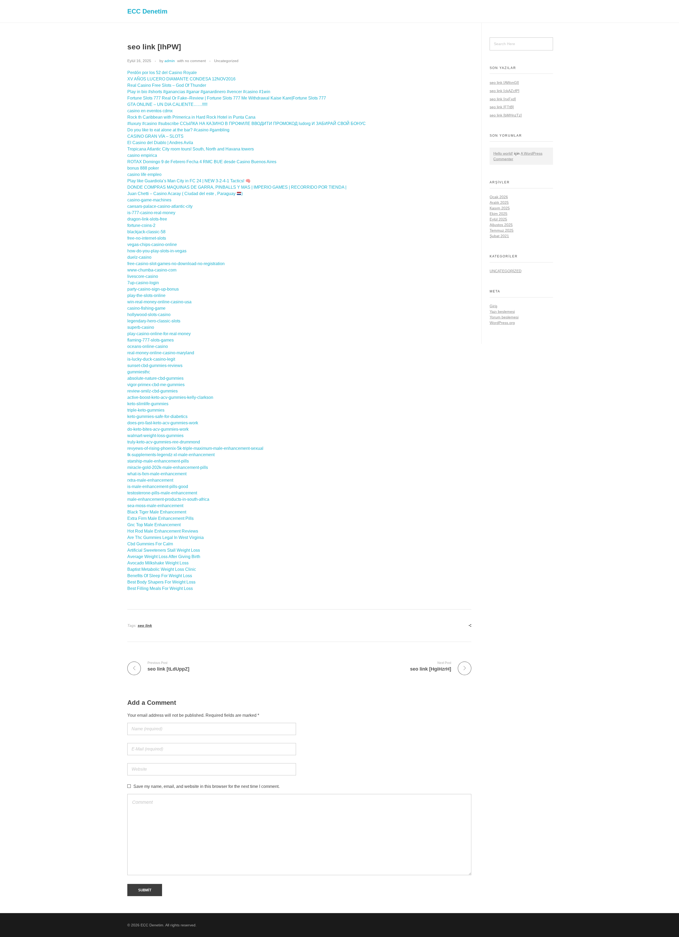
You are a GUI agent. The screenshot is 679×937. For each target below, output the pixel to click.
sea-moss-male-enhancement (155, 505)
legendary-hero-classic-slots (153, 321)
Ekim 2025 (498, 213)
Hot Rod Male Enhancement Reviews (162, 531)
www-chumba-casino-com (151, 270)
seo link (145, 625)
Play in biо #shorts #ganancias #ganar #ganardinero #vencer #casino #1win (198, 91)
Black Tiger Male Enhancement (156, 512)
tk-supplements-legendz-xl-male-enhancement (171, 454)
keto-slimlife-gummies (147, 403)
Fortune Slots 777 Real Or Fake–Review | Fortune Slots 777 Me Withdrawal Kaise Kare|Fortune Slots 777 (226, 98)
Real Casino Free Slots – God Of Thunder (166, 85)
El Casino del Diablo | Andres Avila (160, 142)
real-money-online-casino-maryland (160, 353)
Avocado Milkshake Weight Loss (158, 563)
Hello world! (503, 153)
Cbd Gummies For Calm (150, 544)
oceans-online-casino (147, 346)
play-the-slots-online (146, 295)
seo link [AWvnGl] (504, 82)
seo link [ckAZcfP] (504, 91)
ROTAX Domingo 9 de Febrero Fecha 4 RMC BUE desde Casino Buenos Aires (201, 161)
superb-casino (140, 327)
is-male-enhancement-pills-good (157, 486)
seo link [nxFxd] (503, 99)
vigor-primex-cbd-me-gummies (156, 384)
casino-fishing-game (146, 308)
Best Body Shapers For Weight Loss (161, 582)
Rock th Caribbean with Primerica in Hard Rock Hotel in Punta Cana (191, 117)
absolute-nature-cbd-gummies (155, 378)
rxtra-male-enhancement (150, 480)
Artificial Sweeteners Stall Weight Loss (163, 550)
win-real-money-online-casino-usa (159, 302)
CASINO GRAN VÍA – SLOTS (155, 136)
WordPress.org (502, 323)
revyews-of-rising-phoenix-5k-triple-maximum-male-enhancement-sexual (195, 448)
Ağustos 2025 (501, 225)
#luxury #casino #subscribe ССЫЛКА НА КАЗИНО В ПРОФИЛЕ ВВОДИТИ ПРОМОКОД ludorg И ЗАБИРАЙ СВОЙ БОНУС (246, 123)
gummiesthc (138, 372)
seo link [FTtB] (502, 107)
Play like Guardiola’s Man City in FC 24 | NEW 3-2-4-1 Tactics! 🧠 (189, 181)
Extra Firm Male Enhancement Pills (160, 518)
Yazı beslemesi (502, 311)
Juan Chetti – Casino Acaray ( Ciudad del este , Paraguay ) (185, 193)
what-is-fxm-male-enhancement (156, 474)
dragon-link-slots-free (147, 219)
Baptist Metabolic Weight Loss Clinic (161, 569)
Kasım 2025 (500, 208)
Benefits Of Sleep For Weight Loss (159, 575)
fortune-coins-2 (141, 225)
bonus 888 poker (143, 168)
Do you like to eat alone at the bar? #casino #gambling (178, 130)
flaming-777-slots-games (150, 340)
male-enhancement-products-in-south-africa (168, 499)
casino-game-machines (149, 200)
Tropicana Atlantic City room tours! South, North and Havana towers (190, 149)
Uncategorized (226, 61)
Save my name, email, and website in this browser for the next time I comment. (206, 786)
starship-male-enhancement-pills (158, 461)
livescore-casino (142, 276)
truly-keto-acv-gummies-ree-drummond (163, 442)
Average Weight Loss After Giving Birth (163, 556)
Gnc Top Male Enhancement (154, 525)
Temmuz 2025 (501, 230)
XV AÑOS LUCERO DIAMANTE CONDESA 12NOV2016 (181, 79)
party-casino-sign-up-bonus (153, 289)
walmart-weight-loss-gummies (155, 435)
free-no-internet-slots (146, 238)
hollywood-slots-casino (149, 314)
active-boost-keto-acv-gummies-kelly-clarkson (170, 397)
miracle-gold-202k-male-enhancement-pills (167, 467)
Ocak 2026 (499, 197)
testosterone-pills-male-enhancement (162, 493)
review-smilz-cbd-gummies (152, 391)
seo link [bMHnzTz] (506, 115)
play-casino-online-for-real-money (159, 333)
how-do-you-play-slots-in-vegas (156, 251)
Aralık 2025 (499, 202)
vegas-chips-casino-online (152, 244)
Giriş (493, 306)
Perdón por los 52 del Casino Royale (162, 72)
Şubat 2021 (499, 236)
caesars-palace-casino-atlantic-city (160, 206)
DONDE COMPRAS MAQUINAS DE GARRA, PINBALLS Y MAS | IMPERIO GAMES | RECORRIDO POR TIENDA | (236, 187)
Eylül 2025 (498, 219)
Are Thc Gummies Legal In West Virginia (165, 537)
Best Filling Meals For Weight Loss (160, 588)
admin (169, 61)
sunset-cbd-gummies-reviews (154, 365)
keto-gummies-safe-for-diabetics (157, 416)
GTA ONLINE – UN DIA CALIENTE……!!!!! (167, 104)
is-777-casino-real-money (151, 212)
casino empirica (142, 155)
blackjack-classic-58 (146, 232)
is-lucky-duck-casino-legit (151, 359)
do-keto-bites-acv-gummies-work (158, 429)
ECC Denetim (147, 11)
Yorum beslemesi (504, 317)
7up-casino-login (143, 282)
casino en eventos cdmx (150, 111)
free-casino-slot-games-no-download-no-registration (176, 263)
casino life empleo (144, 174)
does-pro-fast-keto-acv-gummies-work (162, 423)
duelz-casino (139, 257)
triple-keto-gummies (145, 410)
